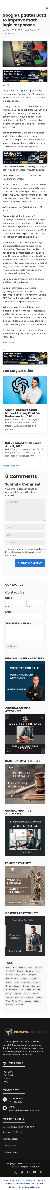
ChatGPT (10, 971)
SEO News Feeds (27, 30)
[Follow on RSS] (41, 1172)
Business (38, 967)
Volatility (9, 1005)
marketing (25, 982)
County (9, 975)
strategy (29, 997)
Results (35, 994)
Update (28, 1001)
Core (37, 971)
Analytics (22, 967)
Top (20, 1001)
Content (29, 971)
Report (26, 994)
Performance (11, 990)
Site (22, 997)
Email (9, 612)
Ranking (36, 990)
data (23, 975)
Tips (8, 1001)
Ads (14, 967)
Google (24, 978)
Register (17, 994)
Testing (39, 997)
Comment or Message (18, 623)
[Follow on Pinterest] (22, 1172)
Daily (17, 975)
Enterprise (32, 975)
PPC (21, 990)
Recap (8, 994)
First (7, 607)
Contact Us (10, 1184)
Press (28, 990)
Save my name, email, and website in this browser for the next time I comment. (25, 552)
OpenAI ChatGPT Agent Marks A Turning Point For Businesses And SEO (22, 413)
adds (8, 967)
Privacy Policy (15, 1180)
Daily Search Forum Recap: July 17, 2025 (23, 444)
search (9, 997)
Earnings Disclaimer (32, 1187)
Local (16, 982)
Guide (8, 982)
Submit (11, 646)
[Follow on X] (15, 1172)
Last (28, 607)
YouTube (19, 1005)
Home (6, 1180)
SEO (16, 997)
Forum (9, 978)
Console (20, 971)
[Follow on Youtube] (34, 1172)
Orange (26, 986)
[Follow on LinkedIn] (28, 1172)
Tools (14, 1001)
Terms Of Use (27, 1180)
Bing (30, 967)
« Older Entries (11, 465)
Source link (8, 342)
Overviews (35, 986)
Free (16, 978)
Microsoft (36, 982)
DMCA (21, 1187)
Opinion (16, 986)
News (8, 986)
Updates (37, 1001)
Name (9, 598)
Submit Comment (30, 563)
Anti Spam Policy (40, 1180)
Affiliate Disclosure (23, 1184)
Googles (33, 978)
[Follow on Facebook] (9, 1172)
